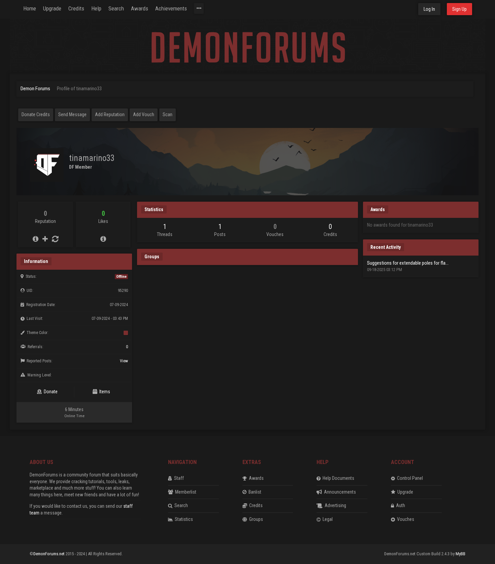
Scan (167, 114)
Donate (50, 391)
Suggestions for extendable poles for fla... (408, 263)
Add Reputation (110, 114)
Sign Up (459, 9)
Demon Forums (35, 89)
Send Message (72, 114)
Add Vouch (143, 114)
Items (103, 391)
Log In (429, 9)
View (124, 361)
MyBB (460, 553)
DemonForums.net (49, 553)
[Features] (199, 8)
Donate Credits (36, 114)
